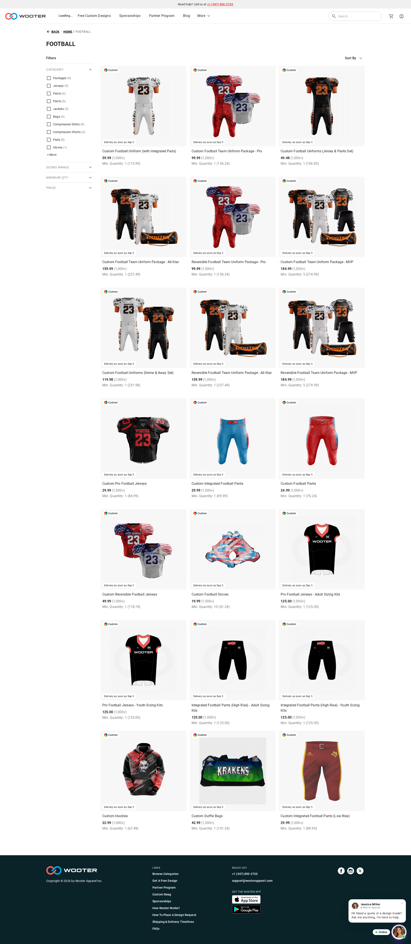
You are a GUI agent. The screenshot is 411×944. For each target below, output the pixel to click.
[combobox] (355, 58)
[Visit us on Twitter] (360, 898)
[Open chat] (399, 932)
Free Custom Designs (94, 15)
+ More (52, 154)
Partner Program (161, 15)
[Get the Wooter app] (246, 902)
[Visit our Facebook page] (341, 898)
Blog (186, 15)
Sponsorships (129, 15)
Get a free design (143, 140)
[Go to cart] (391, 16)
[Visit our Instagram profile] (350, 898)
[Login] (401, 16)
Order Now (322, 583)
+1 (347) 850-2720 (220, 4)
